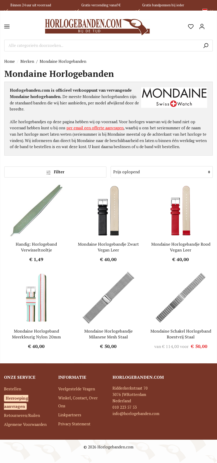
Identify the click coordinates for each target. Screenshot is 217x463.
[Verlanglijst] (190, 26)
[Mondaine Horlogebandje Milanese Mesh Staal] (108, 297)
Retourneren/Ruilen (22, 415)
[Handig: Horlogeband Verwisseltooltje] (36, 210)
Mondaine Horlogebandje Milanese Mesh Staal (108, 334)
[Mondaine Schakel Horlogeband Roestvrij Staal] (180, 297)
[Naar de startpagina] (97, 26)
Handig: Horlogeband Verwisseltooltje (36, 247)
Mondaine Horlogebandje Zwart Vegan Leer (108, 247)
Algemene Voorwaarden (25, 424)
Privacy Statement (74, 423)
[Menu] (7, 26)
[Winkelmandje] (210, 24)
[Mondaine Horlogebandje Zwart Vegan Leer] (108, 210)
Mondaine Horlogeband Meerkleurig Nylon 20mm (36, 334)
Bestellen (12, 388)
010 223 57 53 (124, 407)
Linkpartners (69, 414)
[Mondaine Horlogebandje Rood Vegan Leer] (180, 210)
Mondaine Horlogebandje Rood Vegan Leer (180, 247)
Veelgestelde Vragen (76, 388)
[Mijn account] (201, 26)
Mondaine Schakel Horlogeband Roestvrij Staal (180, 334)
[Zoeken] (206, 45)
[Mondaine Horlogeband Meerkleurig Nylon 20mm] (36, 297)
